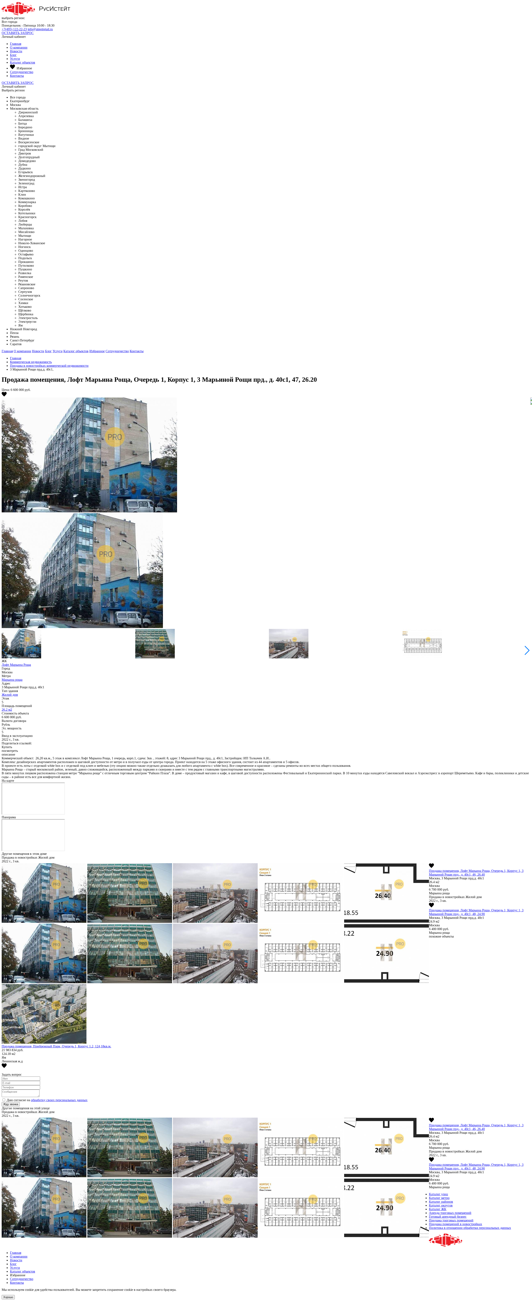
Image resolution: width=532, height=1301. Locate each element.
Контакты (17, 75)
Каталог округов (441, 1205)
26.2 (7, 709)
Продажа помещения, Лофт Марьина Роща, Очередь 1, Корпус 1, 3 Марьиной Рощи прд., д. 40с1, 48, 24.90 (476, 912)
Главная (15, 43)
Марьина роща (12, 679)
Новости (16, 51)
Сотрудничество (21, 72)
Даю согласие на (47, 1100)
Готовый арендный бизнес (448, 1216)
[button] (527, 650)
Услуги (15, 58)
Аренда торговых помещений (450, 1213)
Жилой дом (10, 694)
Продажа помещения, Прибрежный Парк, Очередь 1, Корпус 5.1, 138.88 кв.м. (57, 1046)
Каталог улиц (438, 1194)
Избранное (97, 351)
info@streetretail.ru (40, 29)
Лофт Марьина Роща (16, 664)
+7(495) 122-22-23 (14, 29)
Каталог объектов (22, 62)
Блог (13, 55)
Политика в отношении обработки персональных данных (470, 1228)
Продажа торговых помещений (451, 1220)
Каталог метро (439, 1198)
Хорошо (8, 1297)
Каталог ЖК (437, 1209)
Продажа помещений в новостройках (455, 1224)
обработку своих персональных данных (59, 1100)
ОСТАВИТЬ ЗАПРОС (18, 33)
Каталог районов (441, 1201)
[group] (266, 513)
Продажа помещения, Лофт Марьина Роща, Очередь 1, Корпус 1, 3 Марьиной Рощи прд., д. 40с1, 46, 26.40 (476, 872)
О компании (18, 47)
